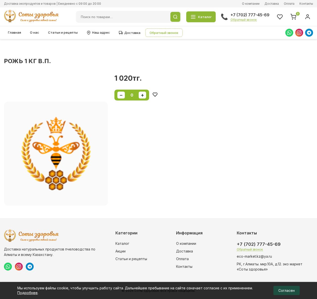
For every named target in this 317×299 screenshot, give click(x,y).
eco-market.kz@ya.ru (254, 256)
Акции (120, 251)
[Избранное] (279, 16)
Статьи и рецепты (63, 32)
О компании (251, 3)
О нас (34, 32)
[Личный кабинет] (307, 16)
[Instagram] (299, 33)
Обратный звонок (244, 20)
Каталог (122, 243)
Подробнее (27, 293)
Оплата (289, 3)
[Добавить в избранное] (155, 95)
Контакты (306, 3)
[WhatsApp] (289, 33)
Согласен (286, 290)
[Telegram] (309, 33)
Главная (14, 32)
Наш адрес (101, 32)
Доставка (271, 3)
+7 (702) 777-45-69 (250, 14)
